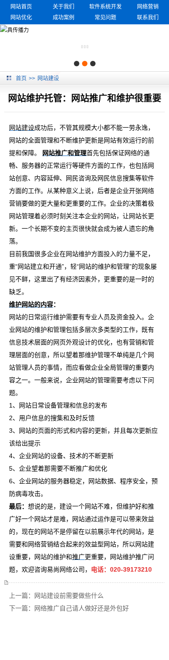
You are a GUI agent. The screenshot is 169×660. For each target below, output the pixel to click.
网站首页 (21, 7)
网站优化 (21, 17)
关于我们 (63, 7)
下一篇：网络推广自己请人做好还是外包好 (69, 608)
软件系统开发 (105, 7)
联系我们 (148, 17)
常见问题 (105, 17)
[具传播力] (14, 30)
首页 (21, 78)
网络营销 (148, 7)
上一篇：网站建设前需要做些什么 (56, 595)
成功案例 (63, 17)
